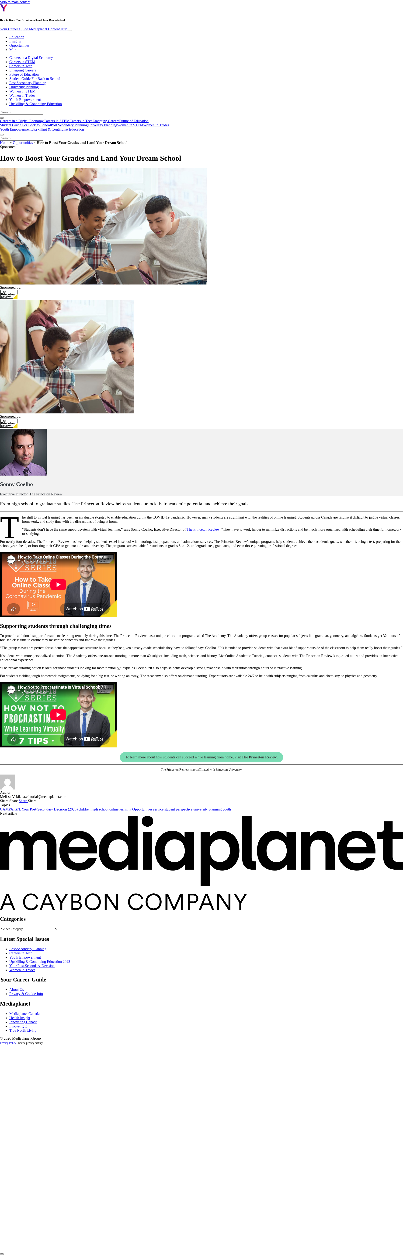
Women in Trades (22, 95)
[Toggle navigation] (70, 30)
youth (226, 809)
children (85, 809)
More (13, 50)
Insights (15, 41)
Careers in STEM (22, 62)
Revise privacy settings (30, 1043)
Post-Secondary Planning (27, 949)
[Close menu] (2, 134)
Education (16, 37)
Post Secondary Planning (27, 83)
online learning (120, 809)
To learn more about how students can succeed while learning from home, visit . (201, 757)
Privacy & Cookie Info (26, 994)
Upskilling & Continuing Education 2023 (39, 961)
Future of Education (24, 74)
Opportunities (19, 45)
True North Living (22, 1030)
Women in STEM (22, 91)
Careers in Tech (20, 66)
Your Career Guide (33, 29)
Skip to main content (15, 2)
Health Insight (19, 1018)
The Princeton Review (203, 529)
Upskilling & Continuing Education (35, 104)
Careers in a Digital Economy (31, 58)
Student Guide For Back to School (34, 79)
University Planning (24, 87)
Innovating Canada (23, 1022)
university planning (207, 809)
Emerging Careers (22, 70)
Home (4, 143)
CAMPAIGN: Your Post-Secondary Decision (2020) (39, 809)
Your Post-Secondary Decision (32, 966)
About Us (16, 990)
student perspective (178, 809)
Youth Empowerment (25, 100)
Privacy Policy (8, 1043)
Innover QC (18, 1026)
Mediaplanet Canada (24, 1014)
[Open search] (2, 118)
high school (100, 809)
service (158, 809)
